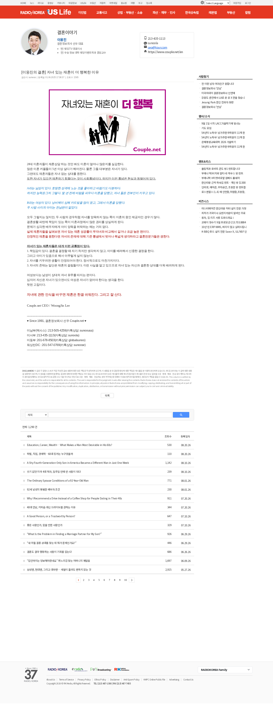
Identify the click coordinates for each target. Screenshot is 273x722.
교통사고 (101, 12)
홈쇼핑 (124, 2)
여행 (133, 2)
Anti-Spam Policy (131, 679)
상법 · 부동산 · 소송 (129, 12)
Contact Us (188, 679)
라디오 (40, 2)
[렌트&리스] (225, 162)
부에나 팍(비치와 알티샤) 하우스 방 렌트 (222, 173)
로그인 (248, 2)
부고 (140, 2)
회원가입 (237, 2)
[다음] (132, 580)
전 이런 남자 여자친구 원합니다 (218, 84)
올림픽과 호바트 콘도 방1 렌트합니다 (221, 168)
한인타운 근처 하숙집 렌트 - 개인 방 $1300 (224, 182)
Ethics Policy (100, 679)
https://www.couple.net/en (165, 52)
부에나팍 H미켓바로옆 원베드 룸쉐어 (221, 178)
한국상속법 (192, 12)
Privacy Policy (84, 679)
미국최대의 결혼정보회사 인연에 (218, 93)
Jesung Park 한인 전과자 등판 (217, 102)
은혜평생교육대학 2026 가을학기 (219, 142)
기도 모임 (206, 128)
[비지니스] (225, 202)
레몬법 (213, 12)
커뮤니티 (61, 2)
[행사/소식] (225, 117)
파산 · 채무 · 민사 (164, 12)
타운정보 (73, 2)
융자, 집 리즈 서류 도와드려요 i (218, 217)
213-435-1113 (156, 38)
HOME (23, 2)
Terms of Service (66, 679)
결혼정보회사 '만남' (212, 88)
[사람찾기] (225, 77)
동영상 (50, 2)
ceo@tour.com (157, 47)
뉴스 (32, 2)
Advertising (174, 679)
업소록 (149, 2)
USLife (83, 2)
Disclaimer (114, 679)
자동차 (102, 2)
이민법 (82, 12)
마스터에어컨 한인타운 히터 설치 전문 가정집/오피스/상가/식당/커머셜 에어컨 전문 (224, 210)
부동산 (93, 2)
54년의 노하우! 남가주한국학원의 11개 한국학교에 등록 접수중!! (223, 139)
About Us (50, 679)
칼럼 (248, 12)
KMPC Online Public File (154, 679)
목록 (107, 395)
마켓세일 (113, 2)
